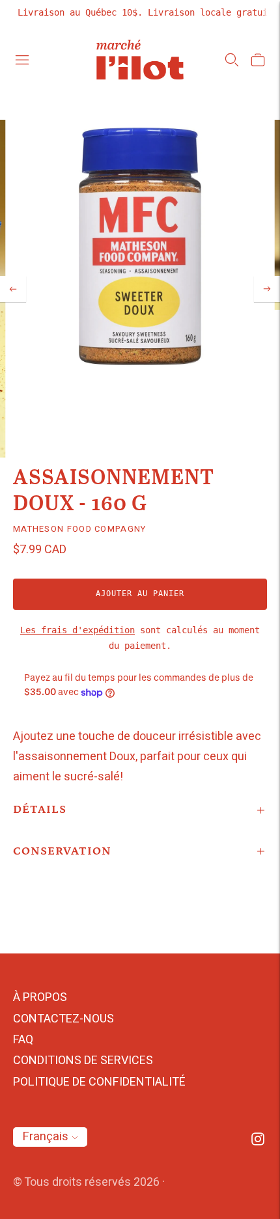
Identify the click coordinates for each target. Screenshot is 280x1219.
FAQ (23, 1039)
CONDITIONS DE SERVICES (83, 1060)
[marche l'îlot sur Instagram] (257, 1142)
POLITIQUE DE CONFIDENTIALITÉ (99, 1082)
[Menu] (22, 60)
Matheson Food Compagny (80, 529)
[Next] (267, 289)
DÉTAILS (39, 809)
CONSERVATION (62, 851)
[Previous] (13, 289)
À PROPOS (40, 997)
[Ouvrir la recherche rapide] (232, 60)
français (45, 1136)
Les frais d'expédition (77, 630)
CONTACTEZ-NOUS (63, 1019)
